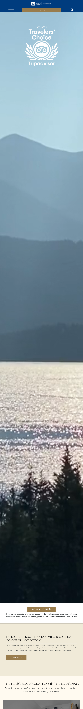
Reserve (42, 10)
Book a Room (40, 609)
